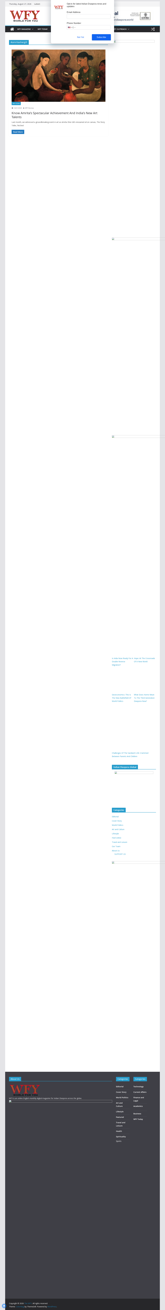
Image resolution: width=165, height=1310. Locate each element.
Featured (120, 1117)
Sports (118, 1141)
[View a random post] (153, 29)
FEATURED (116, 838)
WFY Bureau (29, 108)
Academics (138, 1106)
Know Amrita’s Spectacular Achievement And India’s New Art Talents (54, 115)
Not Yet (80, 37)
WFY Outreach (120, 29)
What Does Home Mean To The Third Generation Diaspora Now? (144, 697)
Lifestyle (115, 833)
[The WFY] (12, 29)
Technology (138, 1086)
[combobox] (71, 27)
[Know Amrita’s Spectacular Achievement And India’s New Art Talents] (58, 76)
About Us (116, 850)
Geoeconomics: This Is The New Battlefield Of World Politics (121, 697)
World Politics (117, 825)
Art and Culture (118, 829)
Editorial (115, 816)
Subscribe (101, 37)
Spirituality (121, 1136)
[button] (32, 29)
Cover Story (117, 821)
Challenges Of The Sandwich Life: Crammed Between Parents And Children (130, 754)
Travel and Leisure (119, 842)
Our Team (116, 846)
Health (119, 1131)
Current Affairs (139, 1092)
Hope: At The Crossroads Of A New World (144, 660)
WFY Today (43, 29)
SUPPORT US (120, 854)
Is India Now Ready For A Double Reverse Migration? (122, 661)
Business (137, 1113)
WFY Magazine (24, 29)
